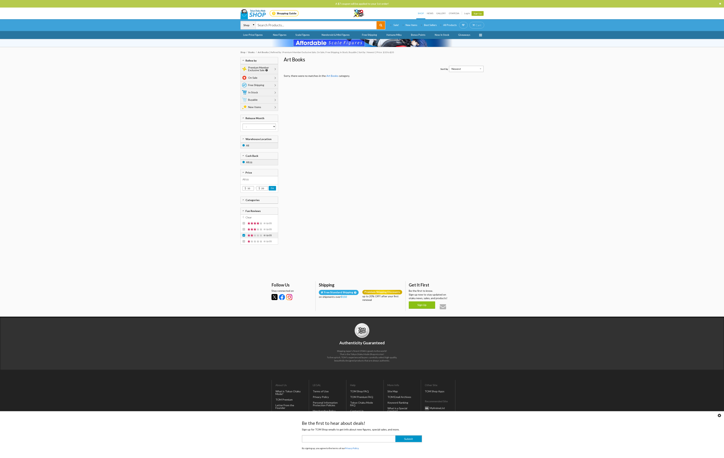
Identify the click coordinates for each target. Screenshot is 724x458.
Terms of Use (321, 391)
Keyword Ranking (397, 402)
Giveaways (464, 34)
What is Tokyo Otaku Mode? (288, 393)
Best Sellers (430, 25)
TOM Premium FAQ (361, 397)
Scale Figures (302, 34)
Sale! (396, 25)
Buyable (253, 99)
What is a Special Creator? (397, 409)
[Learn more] (266, 70)
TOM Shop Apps (434, 391)
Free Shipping (369, 34)
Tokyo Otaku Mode (359, 13)
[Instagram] (289, 297)
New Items (411, 25)
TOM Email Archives (399, 397)
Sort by (444, 69)
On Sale (252, 77)
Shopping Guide (286, 13)
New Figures (279, 34)
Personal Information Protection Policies (325, 404)
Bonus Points (418, 34)
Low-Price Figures (253, 34)
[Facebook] (282, 297)
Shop (421, 13)
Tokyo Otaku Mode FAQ (361, 404)
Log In (467, 13)
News (430, 13)
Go (272, 188)
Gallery (441, 13)
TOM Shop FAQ (359, 391)
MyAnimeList (437, 408)
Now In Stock (442, 34)
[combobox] (316, 25)
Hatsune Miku (394, 34)
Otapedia (454, 13)
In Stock (253, 92)
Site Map (392, 391)
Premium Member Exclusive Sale (258, 69)
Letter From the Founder (284, 406)
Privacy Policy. (352, 446)
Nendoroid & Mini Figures (336, 34)
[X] (275, 297)
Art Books (294, 59)
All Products (450, 25)
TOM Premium (284, 399)
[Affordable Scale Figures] (362, 43)
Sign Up (478, 13)
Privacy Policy (321, 397)
